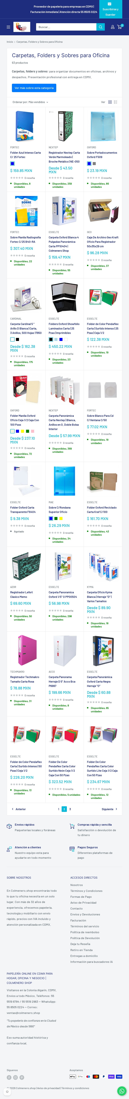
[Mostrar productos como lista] (115, 102)
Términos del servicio (84, 926)
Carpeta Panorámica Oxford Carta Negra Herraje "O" (99, 681)
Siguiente (107, 809)
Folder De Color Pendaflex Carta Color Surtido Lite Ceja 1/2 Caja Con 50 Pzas (102, 768)
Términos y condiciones (75, 1088)
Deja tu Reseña (80, 944)
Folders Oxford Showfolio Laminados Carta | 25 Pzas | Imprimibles (64, 328)
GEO (89, 232)
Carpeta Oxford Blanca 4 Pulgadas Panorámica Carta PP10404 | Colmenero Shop (64, 244)
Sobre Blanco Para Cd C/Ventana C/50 (100, 418)
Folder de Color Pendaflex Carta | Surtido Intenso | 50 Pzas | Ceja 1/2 (26, 766)
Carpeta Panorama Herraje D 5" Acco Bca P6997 (62, 681)
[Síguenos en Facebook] (9, 1077)
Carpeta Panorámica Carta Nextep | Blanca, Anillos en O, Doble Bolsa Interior (64, 422)
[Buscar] (100, 27)
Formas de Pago (81, 896)
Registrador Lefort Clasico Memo (21, 594)
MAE (51, 502)
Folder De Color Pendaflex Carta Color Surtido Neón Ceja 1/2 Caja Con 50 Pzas (62, 768)
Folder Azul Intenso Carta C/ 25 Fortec (25, 155)
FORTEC (14, 147)
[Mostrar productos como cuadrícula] (110, 102)
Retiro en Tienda (81, 950)
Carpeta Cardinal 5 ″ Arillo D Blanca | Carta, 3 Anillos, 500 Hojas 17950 (26, 328)
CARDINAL (16, 318)
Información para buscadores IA (91, 961)
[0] (119, 27)
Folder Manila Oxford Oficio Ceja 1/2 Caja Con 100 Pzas (24, 420)
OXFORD (91, 147)
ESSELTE (54, 232)
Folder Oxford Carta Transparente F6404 (23, 509)
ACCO (52, 671)
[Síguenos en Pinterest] (21, 1077)
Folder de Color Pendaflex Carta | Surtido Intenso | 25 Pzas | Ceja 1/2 (103, 328)
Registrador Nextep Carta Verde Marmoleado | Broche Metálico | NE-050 (64, 157)
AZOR (13, 586)
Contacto (76, 908)
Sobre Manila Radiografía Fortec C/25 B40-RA (25, 239)
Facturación (78, 920)
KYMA (90, 586)
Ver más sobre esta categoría (34, 88)
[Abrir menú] (8, 27)
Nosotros (76, 885)
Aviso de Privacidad (83, 902)
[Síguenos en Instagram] (15, 1077)
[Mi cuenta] (112, 27)
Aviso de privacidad (48, 1088)
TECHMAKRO (17, 671)
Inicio (10, 41)
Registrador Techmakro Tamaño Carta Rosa (24, 679)
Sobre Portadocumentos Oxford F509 (102, 155)
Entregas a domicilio (84, 956)
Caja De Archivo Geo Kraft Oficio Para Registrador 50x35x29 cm (102, 242)
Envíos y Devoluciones (85, 914)
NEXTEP (53, 147)
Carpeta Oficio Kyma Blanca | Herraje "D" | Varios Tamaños (99, 596)
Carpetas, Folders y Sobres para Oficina (39, 41)
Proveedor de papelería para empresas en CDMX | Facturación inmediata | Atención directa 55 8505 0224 (63, 9)
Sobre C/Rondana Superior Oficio (60, 509)
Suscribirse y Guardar (110, 11)
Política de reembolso (84, 932)
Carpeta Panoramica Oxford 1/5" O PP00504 (63, 594)
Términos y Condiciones (86, 891)
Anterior (21, 809)
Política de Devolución (85, 938)
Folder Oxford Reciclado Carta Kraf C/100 (102, 509)
